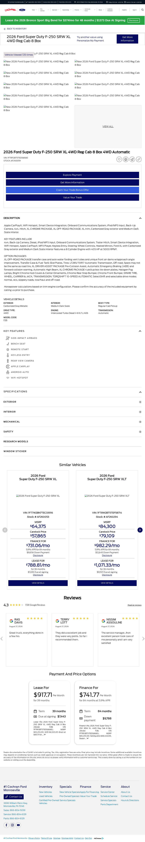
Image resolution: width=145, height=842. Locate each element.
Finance (85, 786)
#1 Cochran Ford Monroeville (15, 838)
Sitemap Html (67, 838)
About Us (125, 792)
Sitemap (56, 838)
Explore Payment (72, 175)
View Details (38, 583)
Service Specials (67, 800)
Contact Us (15, 796)
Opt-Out (88, 838)
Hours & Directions (130, 800)
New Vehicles (45, 792)
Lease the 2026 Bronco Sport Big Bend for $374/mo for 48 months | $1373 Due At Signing (65, 20)
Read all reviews (134, 605)
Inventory (45, 786)
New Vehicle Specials (70, 792)
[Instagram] (12, 825)
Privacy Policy (34, 838)
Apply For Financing (89, 792)
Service (106, 786)
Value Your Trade (88, 796)
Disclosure (133, 20)
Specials (66, 786)
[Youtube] (18, 825)
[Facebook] (6, 825)
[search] (142, 10)
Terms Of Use (46, 838)
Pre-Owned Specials (69, 796)
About (125, 786)
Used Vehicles (45, 796)
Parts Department (109, 804)
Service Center (108, 792)
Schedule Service (109, 796)
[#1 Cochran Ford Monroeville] (16, 9)
